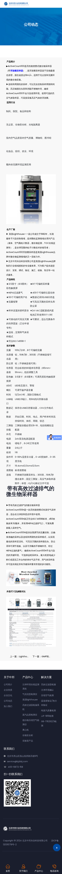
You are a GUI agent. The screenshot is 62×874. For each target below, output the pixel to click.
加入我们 (8, 706)
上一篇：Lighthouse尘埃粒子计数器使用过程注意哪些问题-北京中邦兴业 (20, 656)
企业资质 (8, 689)
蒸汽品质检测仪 (29, 714)
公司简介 (8, 684)
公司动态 (8, 700)
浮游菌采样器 (16, 70)
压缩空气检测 (47, 695)
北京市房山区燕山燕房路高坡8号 (22, 756)
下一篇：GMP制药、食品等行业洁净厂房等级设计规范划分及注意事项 (43, 656)
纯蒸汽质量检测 (48, 710)
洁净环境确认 (47, 689)
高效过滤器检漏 (48, 684)
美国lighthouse (30, 699)
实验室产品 (27, 740)
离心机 (25, 729)
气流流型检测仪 (29, 694)
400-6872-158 (15, 766)
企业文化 (8, 695)
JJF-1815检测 (47, 715)
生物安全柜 (27, 735)
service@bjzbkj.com (17, 761)
